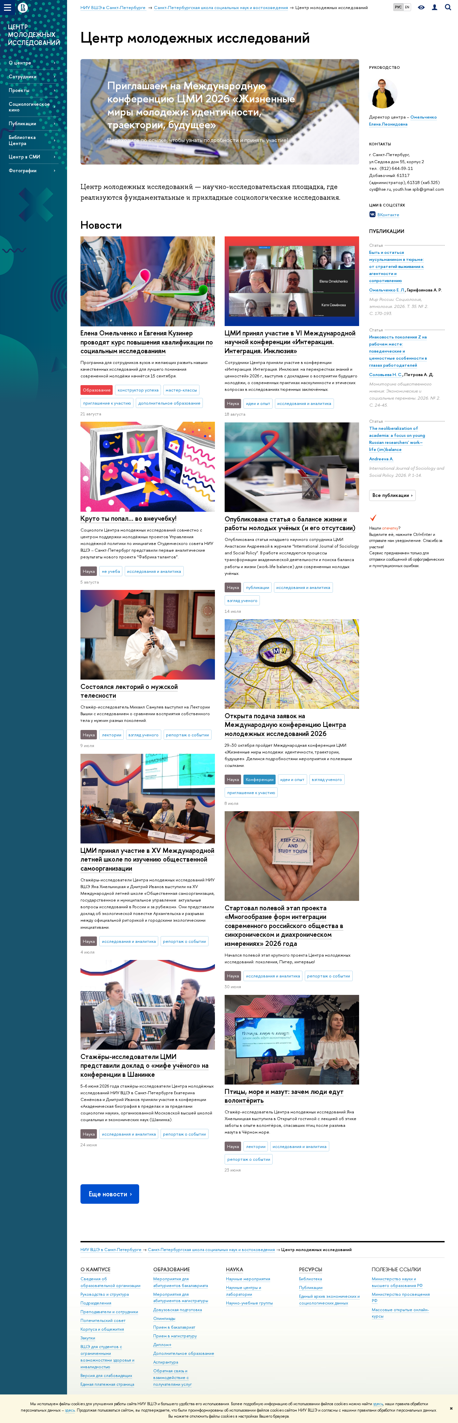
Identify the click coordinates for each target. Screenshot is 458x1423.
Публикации (22, 123)
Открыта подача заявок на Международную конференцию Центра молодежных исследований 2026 (285, 724)
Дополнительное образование (183, 1353)
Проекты (19, 90)
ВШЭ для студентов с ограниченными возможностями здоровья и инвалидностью (107, 1356)
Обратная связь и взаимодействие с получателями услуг (172, 1377)
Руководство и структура (104, 1294)
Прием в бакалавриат (174, 1327)
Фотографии (23, 170)
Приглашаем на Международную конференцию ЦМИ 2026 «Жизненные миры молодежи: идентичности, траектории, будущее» (201, 105)
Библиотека (310, 1279)
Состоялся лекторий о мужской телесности (129, 691)
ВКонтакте (388, 215)
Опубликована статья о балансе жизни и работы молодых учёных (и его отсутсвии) (290, 523)
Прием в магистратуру (175, 1336)
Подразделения (95, 1303)
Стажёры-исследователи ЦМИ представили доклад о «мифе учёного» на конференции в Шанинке (144, 1065)
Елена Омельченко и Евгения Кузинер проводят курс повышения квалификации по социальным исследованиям (146, 341)
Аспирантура (165, 1362)
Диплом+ (162, 1344)
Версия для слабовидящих (106, 1375)
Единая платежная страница (107, 1384)
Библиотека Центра (22, 140)
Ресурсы (310, 1269)
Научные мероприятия (248, 1279)
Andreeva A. (381, 459)
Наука (234, 1269)
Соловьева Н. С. (385, 374)
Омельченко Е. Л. (387, 290)
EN (407, 7)
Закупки (87, 1338)
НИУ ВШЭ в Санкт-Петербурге (111, 1249)
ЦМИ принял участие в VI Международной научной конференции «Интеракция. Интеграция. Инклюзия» (290, 341)
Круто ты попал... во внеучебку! (128, 518)
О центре (20, 62)
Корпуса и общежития (102, 1329)
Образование (171, 1269)
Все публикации (391, 495)
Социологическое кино (29, 107)
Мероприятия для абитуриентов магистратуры (180, 1297)
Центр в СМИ (24, 156)
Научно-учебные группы (249, 1303)
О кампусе (95, 1269)
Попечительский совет (102, 1320)
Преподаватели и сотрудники (109, 1312)
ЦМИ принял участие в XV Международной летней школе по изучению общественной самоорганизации (147, 859)
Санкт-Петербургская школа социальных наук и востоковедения (211, 1249)
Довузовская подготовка (177, 1310)
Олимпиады (164, 1318)
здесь (378, 1404)
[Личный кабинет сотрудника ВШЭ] (435, 7)
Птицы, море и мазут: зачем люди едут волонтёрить (284, 1096)
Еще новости (108, 1193)
